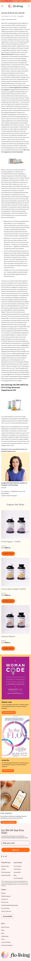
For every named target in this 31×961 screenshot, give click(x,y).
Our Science (17, 869)
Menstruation (5, 866)
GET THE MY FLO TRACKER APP (10, 491)
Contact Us (4, 899)
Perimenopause (5, 872)
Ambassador (5, 936)
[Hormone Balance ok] (15, 619)
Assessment (17, 872)
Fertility (3, 869)
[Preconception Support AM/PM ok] (15, 572)
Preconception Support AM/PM (13, 589)
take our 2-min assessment (8, 19)
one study (18, 270)
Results (3, 893)
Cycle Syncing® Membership (9, 905)
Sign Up (15, 850)
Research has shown (21, 227)
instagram (14, 495)
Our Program (17, 866)
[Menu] (2, 6)
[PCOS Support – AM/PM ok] (15, 524)
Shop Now (8, 554)
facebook (8, 495)
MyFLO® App (5, 927)
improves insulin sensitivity (15, 240)
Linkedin (3, 495)
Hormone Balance (8, 636)
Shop (2, 930)
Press (3, 939)
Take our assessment (8, 822)
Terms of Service (6, 911)
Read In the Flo (8, 770)
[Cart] (28, 6)
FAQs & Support (6, 896)
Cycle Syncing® (5, 875)
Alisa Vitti (21, 16)
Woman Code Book (7, 945)
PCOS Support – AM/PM (10, 542)
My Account (4, 902)
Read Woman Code (8, 712)
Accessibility (7, 916)
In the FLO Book (6, 942)
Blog (15, 875)
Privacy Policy (5, 908)
